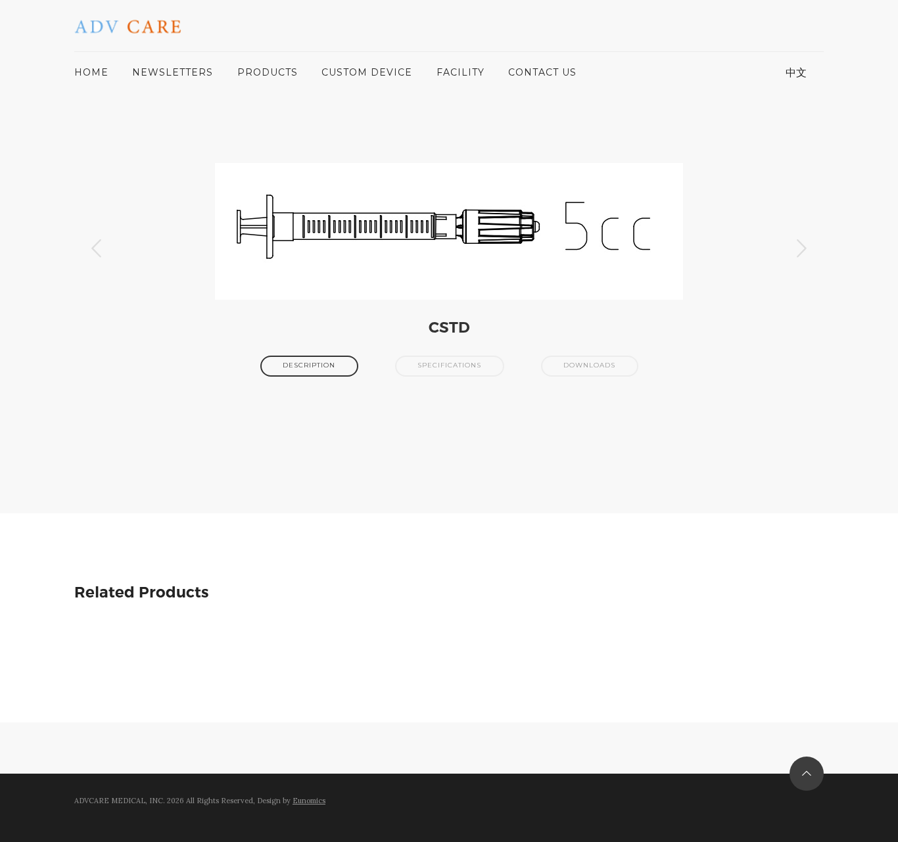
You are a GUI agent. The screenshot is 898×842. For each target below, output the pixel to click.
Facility (460, 72)
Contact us (542, 72)
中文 (796, 72)
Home (91, 72)
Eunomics (309, 800)
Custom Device (366, 72)
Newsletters (172, 72)
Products (267, 72)
